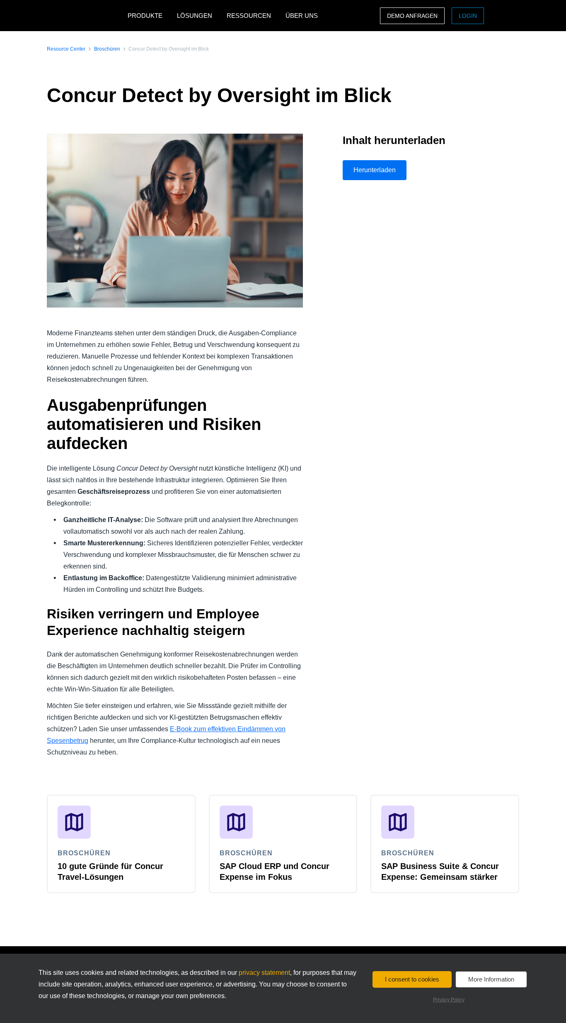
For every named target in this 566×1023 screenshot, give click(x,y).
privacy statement (264, 972)
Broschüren (107, 49)
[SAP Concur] (85, 15)
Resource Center (66, 49)
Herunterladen (374, 169)
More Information (491, 979)
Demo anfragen (412, 15)
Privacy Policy (448, 1000)
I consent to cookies (412, 979)
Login (468, 15)
